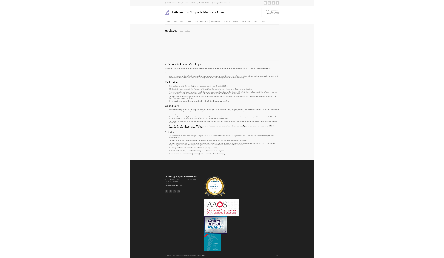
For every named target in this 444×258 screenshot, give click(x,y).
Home (168, 21)
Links (255, 21)
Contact (263, 21)
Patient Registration (201, 21)
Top (276, 255)
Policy (203, 255)
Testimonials (246, 21)
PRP (189, 21)
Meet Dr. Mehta (179, 21)
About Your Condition (231, 21)
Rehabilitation (215, 21)
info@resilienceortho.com (222, 3)
